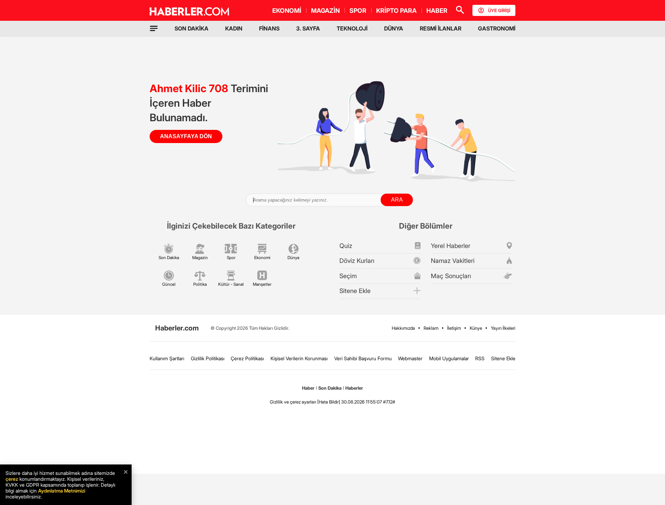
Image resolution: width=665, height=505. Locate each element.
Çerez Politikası (247, 358)
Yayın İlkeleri (503, 328)
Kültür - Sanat (231, 284)
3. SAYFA (308, 28)
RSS (480, 358)
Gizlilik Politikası (207, 358)
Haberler (354, 388)
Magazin (200, 257)
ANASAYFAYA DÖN (186, 136)
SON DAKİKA (192, 28)
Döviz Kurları (356, 260)
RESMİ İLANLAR (440, 28)
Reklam (431, 328)
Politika (200, 284)
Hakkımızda (403, 328)
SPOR (357, 10)
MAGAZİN (325, 10)
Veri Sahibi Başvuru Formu (363, 358)
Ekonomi (262, 257)
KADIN (233, 28)
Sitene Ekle (355, 290)
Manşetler (262, 284)
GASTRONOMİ (496, 28)
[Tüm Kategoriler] (154, 28)
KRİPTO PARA (396, 10)
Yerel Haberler (450, 245)
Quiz (345, 245)
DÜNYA (393, 28)
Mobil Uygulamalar (449, 358)
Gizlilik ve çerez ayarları (293, 402)
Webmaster (410, 358)
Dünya (293, 257)
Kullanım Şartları (167, 358)
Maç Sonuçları (451, 276)
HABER (436, 10)
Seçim (348, 276)
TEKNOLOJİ (352, 28)
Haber (308, 388)
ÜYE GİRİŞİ (499, 10)
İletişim (454, 328)
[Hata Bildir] (328, 402)
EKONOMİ (286, 10)
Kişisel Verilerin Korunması (299, 358)
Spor (231, 257)
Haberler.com (177, 328)
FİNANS (269, 28)
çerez (12, 479)
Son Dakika (169, 257)
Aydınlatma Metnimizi (61, 491)
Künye (476, 328)
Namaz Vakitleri (453, 260)
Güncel (169, 284)
